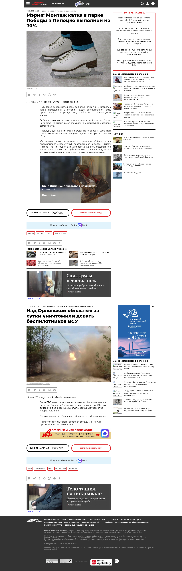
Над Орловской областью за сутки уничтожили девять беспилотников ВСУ (134, 62)
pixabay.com (32, 88)
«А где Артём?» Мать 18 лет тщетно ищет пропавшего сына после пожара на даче (138, 393)
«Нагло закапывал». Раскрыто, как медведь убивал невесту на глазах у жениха (139, 366)
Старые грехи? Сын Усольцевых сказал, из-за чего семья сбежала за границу (139, 115)
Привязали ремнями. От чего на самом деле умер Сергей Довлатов (138, 156)
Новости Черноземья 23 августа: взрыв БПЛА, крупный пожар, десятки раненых (134, 20)
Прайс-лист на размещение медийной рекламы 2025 (127, 522)
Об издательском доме (131, 520)
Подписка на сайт (97, 520)
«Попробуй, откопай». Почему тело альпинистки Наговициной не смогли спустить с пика (139, 79)
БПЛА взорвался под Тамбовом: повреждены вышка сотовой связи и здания (134, 30)
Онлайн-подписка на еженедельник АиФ (61, 522)
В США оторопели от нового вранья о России (139, 138)
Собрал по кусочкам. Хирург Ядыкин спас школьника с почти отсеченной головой (139, 88)
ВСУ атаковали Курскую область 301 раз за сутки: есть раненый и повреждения (134, 52)
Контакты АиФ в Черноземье (74, 520)
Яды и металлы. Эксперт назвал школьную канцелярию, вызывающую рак (137, 97)
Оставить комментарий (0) (91, 213)
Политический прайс (53, 525)
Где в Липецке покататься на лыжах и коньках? (69, 187)
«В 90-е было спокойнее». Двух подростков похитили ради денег (138, 409)
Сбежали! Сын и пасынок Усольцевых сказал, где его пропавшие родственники (139, 384)
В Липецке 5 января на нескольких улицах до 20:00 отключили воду (92, 263)
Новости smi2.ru (35, 298)
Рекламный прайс (51, 520)
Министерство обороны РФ (38, 384)
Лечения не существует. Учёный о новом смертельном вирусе (138, 401)
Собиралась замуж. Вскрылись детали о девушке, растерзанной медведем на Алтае (138, 375)
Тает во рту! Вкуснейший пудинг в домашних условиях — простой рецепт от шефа (138, 106)
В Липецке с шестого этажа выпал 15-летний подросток (52, 253)
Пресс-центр (113, 520)
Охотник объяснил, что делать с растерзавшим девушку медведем (138, 147)
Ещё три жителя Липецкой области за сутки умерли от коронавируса (49, 263)
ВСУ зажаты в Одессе (132, 173)
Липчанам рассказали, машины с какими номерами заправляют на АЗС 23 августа (134, 41)
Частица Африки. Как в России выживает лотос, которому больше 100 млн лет (139, 124)
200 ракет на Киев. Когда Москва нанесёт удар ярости (137, 165)
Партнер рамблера (81, 561)
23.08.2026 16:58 (33, 306)
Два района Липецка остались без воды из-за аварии (94, 253)
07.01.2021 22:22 (33, 11)
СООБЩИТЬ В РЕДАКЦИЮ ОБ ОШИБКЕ (79, 525)
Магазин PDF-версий (90, 522)
